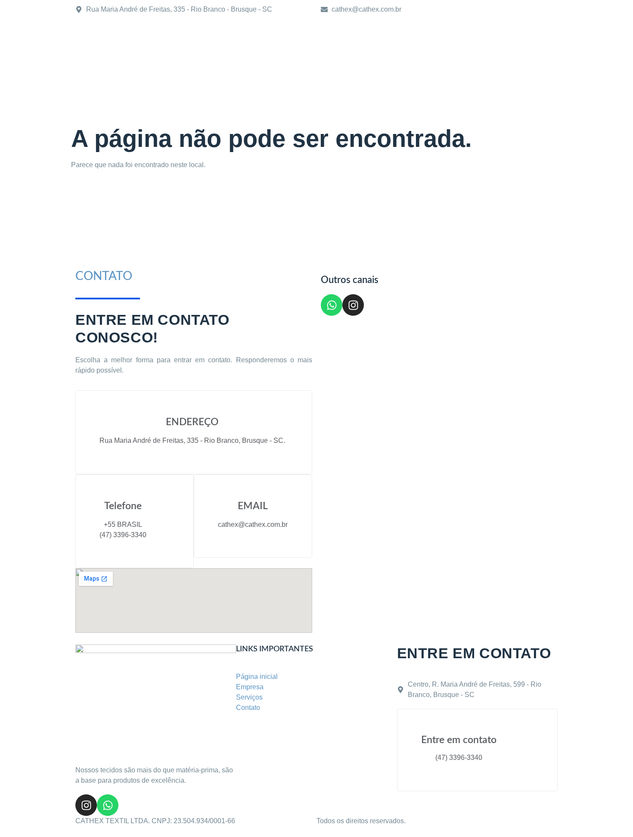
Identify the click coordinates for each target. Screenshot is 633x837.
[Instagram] (353, 305)
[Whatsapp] (331, 305)
